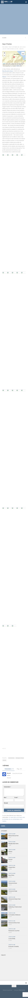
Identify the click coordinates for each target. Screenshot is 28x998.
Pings (19, 769)
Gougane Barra (11, 867)
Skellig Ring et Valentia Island (15, 907)
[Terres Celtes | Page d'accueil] (8, 2)
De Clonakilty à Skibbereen (14, 915)
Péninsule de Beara (12, 883)
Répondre (9, 777)
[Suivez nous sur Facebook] (18, 826)
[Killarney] (4, 852)
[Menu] (26, 2)
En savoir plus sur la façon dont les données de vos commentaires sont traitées (13, 819)
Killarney (4, 76)
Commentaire (7, 786)
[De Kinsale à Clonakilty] (4, 947)
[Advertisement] (14, 19)
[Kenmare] (4, 860)
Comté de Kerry (11, 758)
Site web (6, 803)
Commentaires (9, 769)
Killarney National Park (13, 835)
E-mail (16, 797)
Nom (5, 797)
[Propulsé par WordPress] (12, 990)
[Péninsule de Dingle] (4, 892)
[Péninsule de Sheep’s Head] (4, 899)
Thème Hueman (22, 990)
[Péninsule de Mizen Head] (4, 923)
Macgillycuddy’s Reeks (7, 71)
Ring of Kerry (11, 875)
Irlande (4, 37)
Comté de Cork (11, 865)
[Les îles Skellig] (4, 939)
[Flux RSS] (26, 826)
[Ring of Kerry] (4, 876)
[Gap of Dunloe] (4, 156)
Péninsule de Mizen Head (14, 922)
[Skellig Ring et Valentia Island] (4, 907)
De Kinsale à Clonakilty (13, 946)
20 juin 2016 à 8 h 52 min (17, 773)
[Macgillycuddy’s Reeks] (4, 844)
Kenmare (10, 859)
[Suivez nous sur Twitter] (21, 826)
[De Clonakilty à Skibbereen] (4, 915)
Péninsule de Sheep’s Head (14, 899)
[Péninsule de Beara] (4, 884)
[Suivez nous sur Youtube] (23, 826)
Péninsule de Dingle (12, 891)
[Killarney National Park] (4, 836)
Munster (4, 760)
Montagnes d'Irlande (20, 758)
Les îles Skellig (11, 938)
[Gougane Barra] (4, 868)
